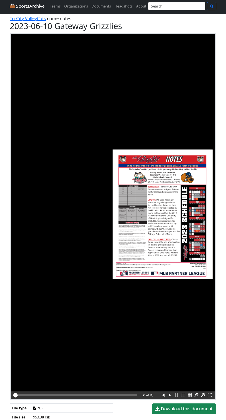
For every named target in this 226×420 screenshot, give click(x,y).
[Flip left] (163, 395)
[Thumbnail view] (189, 395)
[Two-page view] (183, 395)
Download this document (186, 409)
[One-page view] (176, 395)
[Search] (211, 6)
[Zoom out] (196, 395)
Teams (55, 6)
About (141, 6)
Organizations (76, 6)
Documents (101, 6)
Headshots (124, 6)
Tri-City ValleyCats (28, 18)
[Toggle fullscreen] (209, 395)
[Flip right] (170, 395)
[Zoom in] (203, 395)
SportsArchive (30, 6)
